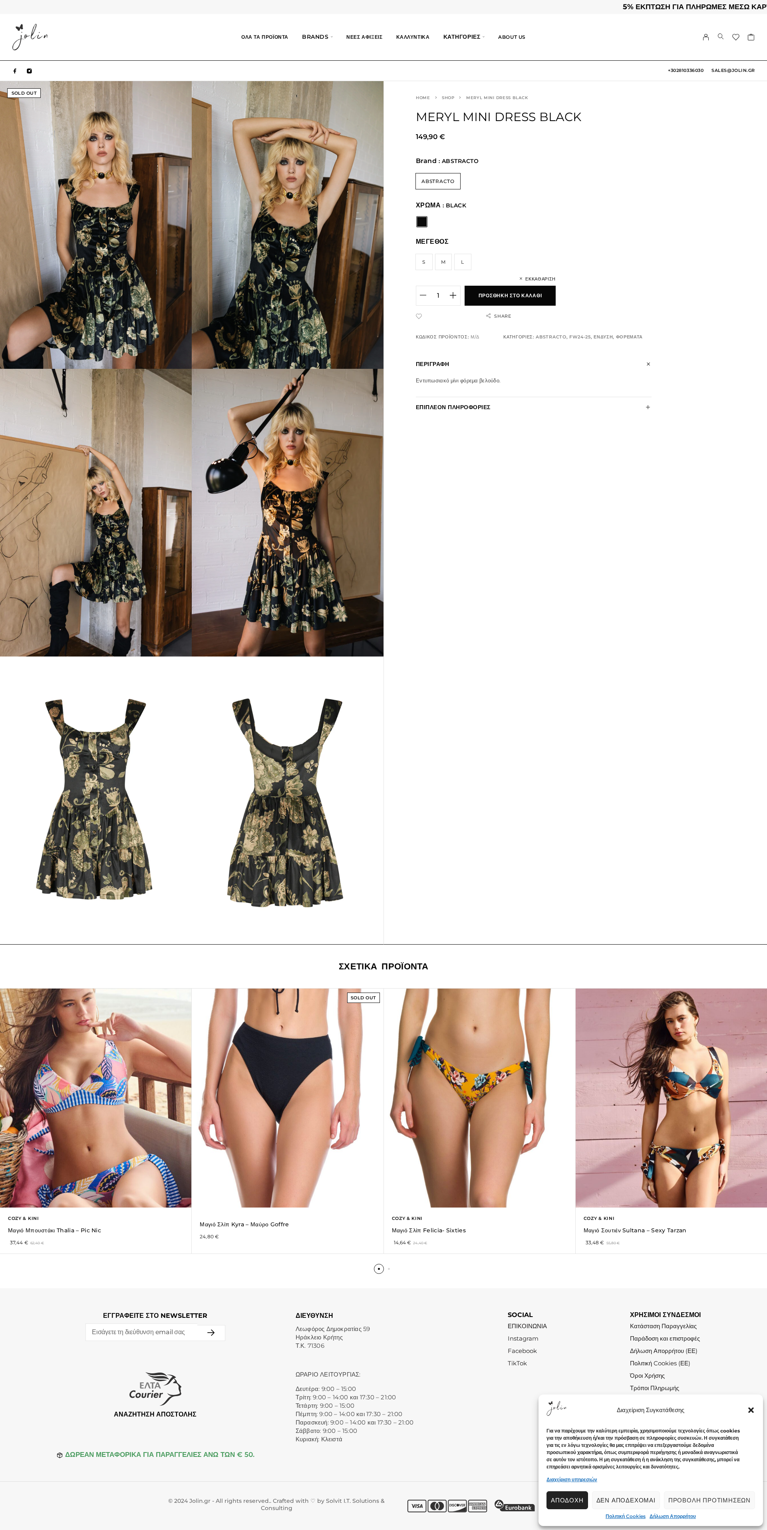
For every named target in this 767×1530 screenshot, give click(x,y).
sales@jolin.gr (733, 70)
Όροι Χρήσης (647, 1375)
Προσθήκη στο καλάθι (510, 295)
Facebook (522, 1351)
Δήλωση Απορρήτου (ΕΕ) (663, 1351)
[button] (751, 1410)
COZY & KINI (23, 1218)
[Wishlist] (736, 38)
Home (423, 97)
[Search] (720, 37)
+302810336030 (685, 70)
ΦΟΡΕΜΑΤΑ (629, 337)
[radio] (438, 181)
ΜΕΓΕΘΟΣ (432, 241)
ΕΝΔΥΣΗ (603, 337)
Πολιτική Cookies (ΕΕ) (660, 1363)
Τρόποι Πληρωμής (654, 1388)
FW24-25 (580, 337)
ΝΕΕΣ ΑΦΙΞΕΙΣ (364, 37)
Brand (426, 161)
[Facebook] (15, 70)
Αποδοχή (567, 1500)
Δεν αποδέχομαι (626, 1500)
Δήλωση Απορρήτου (673, 1516)
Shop (448, 97)
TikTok (517, 1363)
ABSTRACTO (551, 337)
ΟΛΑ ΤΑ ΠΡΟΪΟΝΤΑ (264, 37)
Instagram (523, 1338)
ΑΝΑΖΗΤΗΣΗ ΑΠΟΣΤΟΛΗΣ (155, 1414)
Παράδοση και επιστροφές (665, 1338)
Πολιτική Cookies (626, 1516)
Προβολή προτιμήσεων (709, 1500)
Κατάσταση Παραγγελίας (663, 1326)
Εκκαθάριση (540, 279)
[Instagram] (29, 70)
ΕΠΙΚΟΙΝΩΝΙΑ (527, 1326)
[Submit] (211, 1333)
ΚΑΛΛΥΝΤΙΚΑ (413, 37)
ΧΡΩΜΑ (428, 205)
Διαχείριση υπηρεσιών (571, 1479)
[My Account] (706, 37)
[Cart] (751, 38)
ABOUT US (512, 37)
